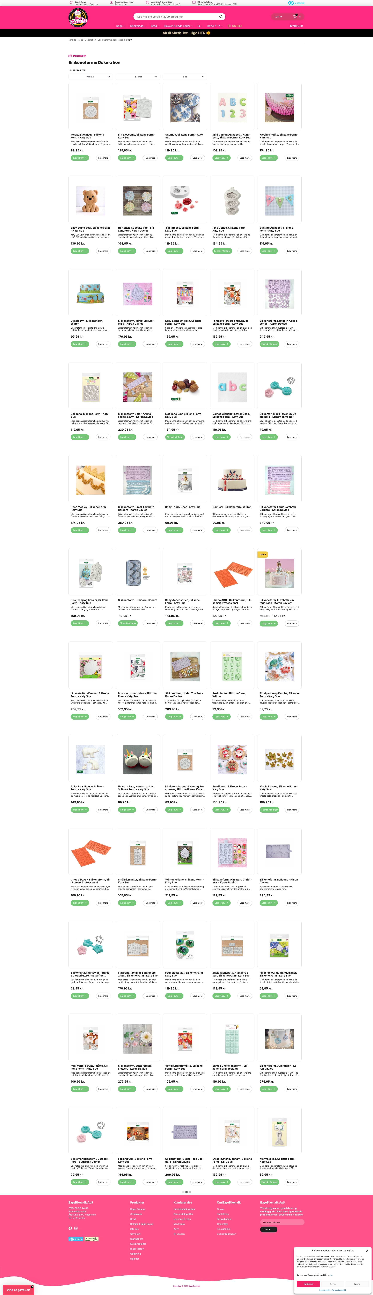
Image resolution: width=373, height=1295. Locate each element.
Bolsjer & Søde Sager (141, 1223)
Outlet (237, 25)
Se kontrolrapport (226, 1233)
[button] (367, 1250)
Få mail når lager (222, 251)
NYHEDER (296, 25)
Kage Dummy (137, 1209)
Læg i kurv (78, 158)
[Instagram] (76, 1228)
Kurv (176, 1228)
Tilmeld (266, 1229)
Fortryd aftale (224, 1219)
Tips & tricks (224, 1228)
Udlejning (135, 1253)
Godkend (308, 1284)
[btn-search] (221, 16)
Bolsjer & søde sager (177, 25)
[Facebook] (70, 1228)
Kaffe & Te (213, 25)
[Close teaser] (32, 1286)
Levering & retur (182, 1219)
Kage (119, 25)
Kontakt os (223, 1214)
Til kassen (179, 1233)
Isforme (134, 1228)
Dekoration (90, 40)
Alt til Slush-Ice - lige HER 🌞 (187, 33)
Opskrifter (222, 1223)
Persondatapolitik (339, 1290)
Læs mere (103, 158)
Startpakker (136, 1238)
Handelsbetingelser (184, 1209)
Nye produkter (138, 1243)
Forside (72, 40)
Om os (220, 1209)
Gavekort (135, 1233)
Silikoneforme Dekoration (111, 40)
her (331, 1275)
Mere (357, 1284)
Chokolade (137, 25)
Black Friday (137, 1248)
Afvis (333, 1284)
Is (199, 25)
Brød (154, 25)
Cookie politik (324, 1290)
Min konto (179, 1223)
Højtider (134, 1258)
